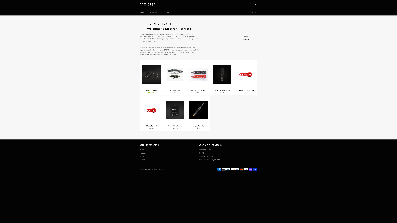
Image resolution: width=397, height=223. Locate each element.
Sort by (245, 36)
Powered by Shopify (156, 169)
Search (142, 160)
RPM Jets (148, 4)
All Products (153, 12)
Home (142, 12)
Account (254, 12)
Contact (167, 12)
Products (143, 153)
